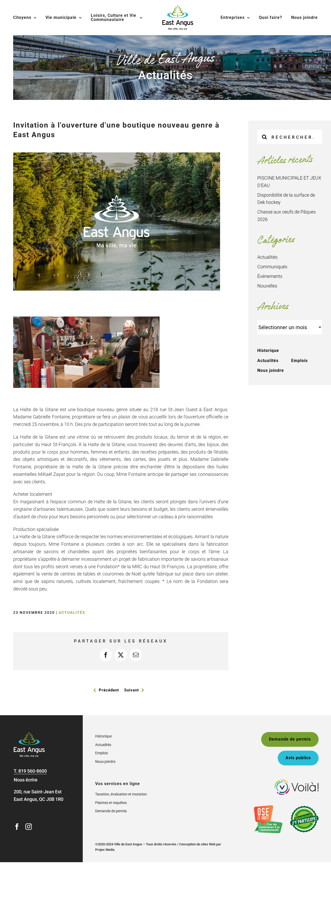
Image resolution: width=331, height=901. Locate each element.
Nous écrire (25, 779)
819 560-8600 (32, 771)
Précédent (109, 690)
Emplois (299, 360)
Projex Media (105, 850)
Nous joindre (270, 370)
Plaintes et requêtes (111, 803)
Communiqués (272, 266)
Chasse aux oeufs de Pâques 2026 (286, 215)
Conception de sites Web (197, 844)
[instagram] (28, 826)
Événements (269, 276)
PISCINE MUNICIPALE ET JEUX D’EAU (289, 181)
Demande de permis (111, 811)
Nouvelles (267, 286)
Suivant (131, 690)
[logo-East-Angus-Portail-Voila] (297, 782)
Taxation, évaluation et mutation (121, 794)
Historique (268, 350)
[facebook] (17, 826)
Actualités (72, 612)
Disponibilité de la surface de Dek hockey (286, 198)
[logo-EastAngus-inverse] (29, 734)
